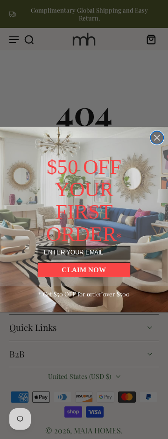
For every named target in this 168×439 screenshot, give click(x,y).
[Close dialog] (156, 137)
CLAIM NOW (84, 270)
